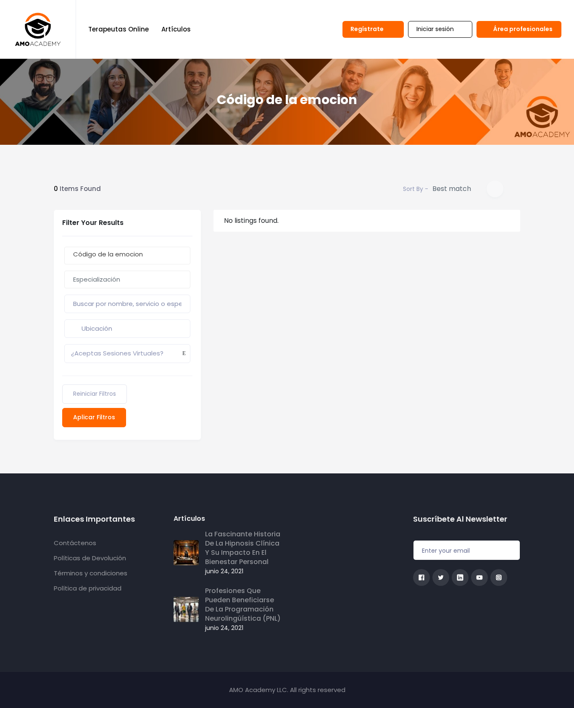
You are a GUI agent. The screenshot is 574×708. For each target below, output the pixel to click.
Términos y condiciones (90, 573)
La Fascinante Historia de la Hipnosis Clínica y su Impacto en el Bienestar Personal (242, 548)
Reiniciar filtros (94, 393)
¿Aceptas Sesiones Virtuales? (117, 353)
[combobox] (127, 255)
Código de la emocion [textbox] (108, 254)
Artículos (176, 29)
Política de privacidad (87, 588)
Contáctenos (75, 542)
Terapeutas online (118, 29)
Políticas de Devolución (90, 558)
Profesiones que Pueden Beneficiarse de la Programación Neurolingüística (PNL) (243, 604)
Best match (451, 188)
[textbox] (127, 279)
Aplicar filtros (94, 417)
